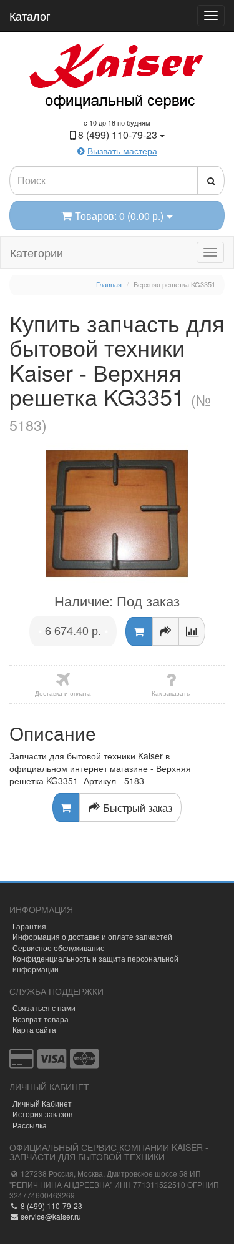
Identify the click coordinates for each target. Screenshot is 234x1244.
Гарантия (29, 926)
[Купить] (138, 631)
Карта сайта (34, 1029)
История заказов (42, 1113)
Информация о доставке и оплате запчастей (92, 936)
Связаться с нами (44, 1007)
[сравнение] (191, 631)
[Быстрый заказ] (165, 631)
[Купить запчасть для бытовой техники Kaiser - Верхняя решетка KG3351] (117, 514)
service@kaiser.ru (50, 1216)
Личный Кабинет (42, 1103)
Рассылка (29, 1125)
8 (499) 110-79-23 (50, 1205)
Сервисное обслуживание (58, 947)
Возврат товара (40, 1019)
